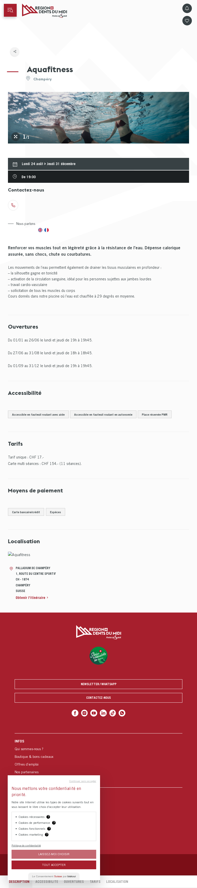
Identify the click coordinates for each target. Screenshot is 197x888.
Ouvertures (74, 882)
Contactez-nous (98, 698)
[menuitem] (98, 760)
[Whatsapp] (122, 713)
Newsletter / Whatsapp (98, 684)
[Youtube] (93, 713)
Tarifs (95, 882)
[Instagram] (84, 713)
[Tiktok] (112, 713)
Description (19, 882)
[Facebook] (75, 713)
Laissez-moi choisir (54, 854)
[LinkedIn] (103, 713)
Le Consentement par (54, 876)
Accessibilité (46, 882)
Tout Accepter (54, 865)
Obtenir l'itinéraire (30, 597)
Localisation (117, 882)
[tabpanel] (98, 118)
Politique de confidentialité (26, 845)
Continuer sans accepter (82, 780)
